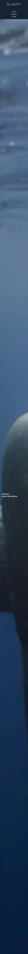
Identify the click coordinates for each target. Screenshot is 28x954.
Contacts (14, 16)
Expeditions (14, 14)
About (14, 11)
